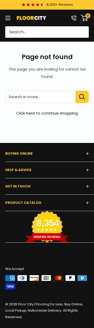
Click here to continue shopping (47, 113)
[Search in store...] (82, 97)
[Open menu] (7, 18)
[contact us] (74, 18)
